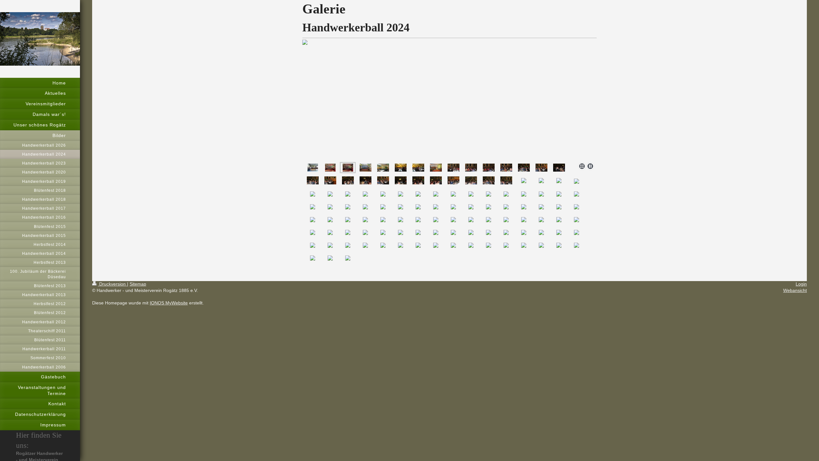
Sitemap (138, 284)
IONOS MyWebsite (169, 302)
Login (801, 284)
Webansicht (795, 290)
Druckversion (112, 284)
